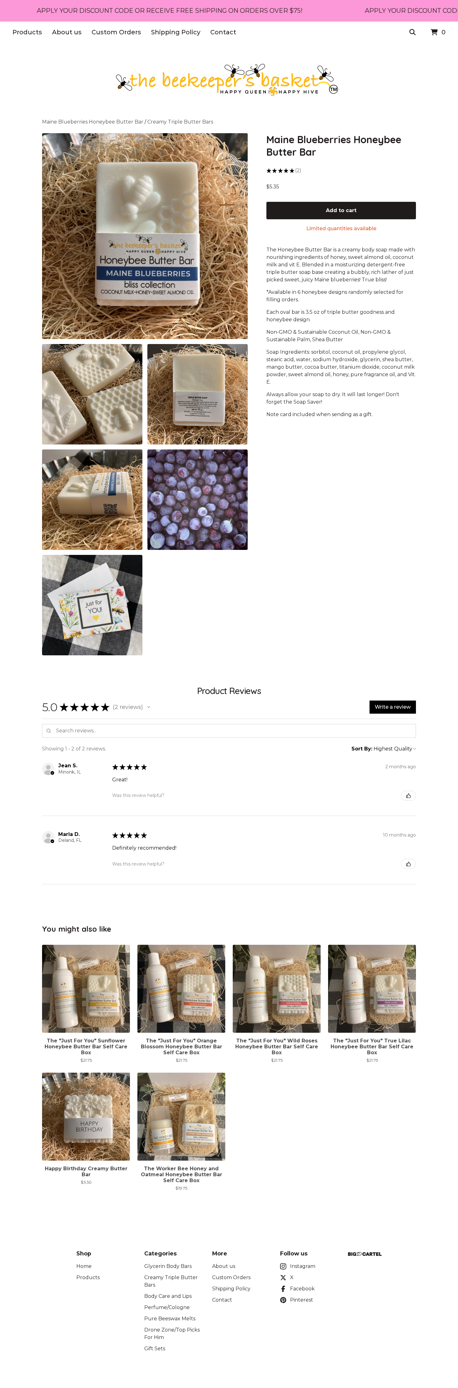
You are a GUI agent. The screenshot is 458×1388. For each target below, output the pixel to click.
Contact (223, 32)
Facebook (302, 1289)
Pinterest (301, 1300)
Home (84, 1266)
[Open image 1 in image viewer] (145, 236)
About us (67, 32)
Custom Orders (116, 32)
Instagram (302, 1266)
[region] (229, 11)
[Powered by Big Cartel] (365, 1254)
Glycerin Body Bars (168, 1266)
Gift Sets (154, 1349)
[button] (148, 707)
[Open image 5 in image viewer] (197, 499)
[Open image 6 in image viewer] (92, 605)
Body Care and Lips (168, 1296)
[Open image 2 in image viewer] (92, 394)
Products (27, 32)
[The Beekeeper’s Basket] (229, 80)
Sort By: (361, 749)
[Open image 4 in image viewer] (92, 499)
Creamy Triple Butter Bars (180, 122)
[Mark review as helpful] (408, 796)
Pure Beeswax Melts (169, 1319)
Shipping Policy (175, 32)
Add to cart (341, 210)
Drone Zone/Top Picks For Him (172, 1333)
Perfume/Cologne (167, 1307)
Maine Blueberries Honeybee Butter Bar (92, 122)
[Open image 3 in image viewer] (197, 394)
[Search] (412, 32)
